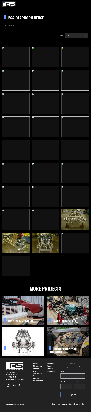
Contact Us (51, 371)
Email (62, 371)
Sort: (62, 36)
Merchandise (38, 381)
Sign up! (73, 394)
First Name (63, 382)
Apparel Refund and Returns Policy (73, 404)
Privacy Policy (55, 404)
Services (50, 369)
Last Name (77, 382)
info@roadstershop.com (15, 379)
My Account (37, 366)
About (49, 366)
